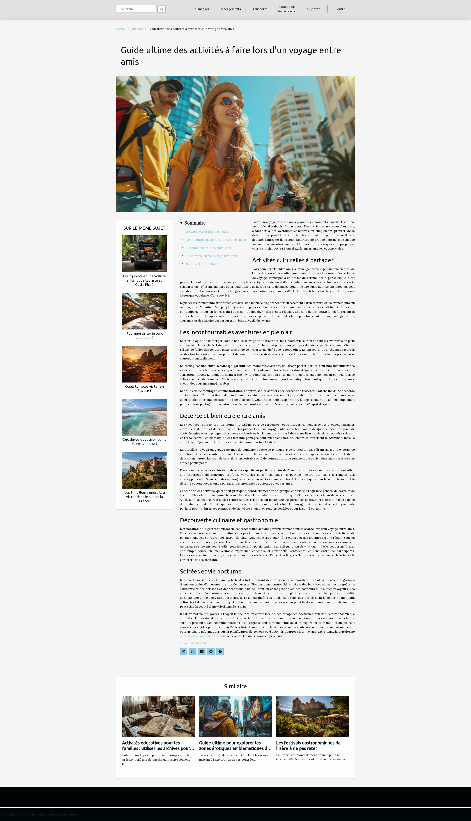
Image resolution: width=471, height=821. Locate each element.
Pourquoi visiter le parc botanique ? (144, 335)
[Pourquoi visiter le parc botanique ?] (144, 311)
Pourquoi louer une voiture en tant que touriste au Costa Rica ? (144, 280)
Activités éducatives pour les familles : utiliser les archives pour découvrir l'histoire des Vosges (156, 748)
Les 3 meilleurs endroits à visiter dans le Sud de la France (144, 496)
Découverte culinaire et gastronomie (212, 256)
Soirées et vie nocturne (202, 264)
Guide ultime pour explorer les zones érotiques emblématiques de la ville (234, 748)
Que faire (313, 9)
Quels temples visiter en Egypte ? (144, 388)
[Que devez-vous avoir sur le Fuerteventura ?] (144, 417)
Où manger (201, 9)
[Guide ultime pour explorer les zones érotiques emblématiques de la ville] (235, 716)
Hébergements (230, 9)
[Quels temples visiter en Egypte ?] (144, 364)
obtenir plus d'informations (199, 636)
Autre (341, 9)
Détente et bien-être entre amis (209, 248)
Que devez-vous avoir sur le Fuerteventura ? (144, 441)
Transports (259, 9)
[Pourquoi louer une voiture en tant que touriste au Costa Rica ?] (144, 253)
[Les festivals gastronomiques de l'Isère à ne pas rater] (312, 716)
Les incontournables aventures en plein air (216, 239)
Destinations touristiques (286, 9)
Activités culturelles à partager (208, 231)
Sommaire (195, 223)
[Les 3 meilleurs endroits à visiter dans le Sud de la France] (144, 470)
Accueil (121, 29)
